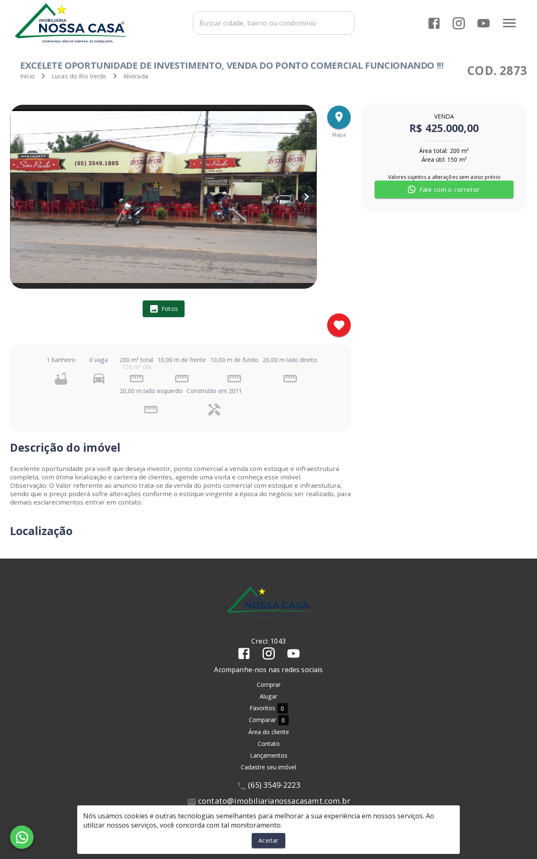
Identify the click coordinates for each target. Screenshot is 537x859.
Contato (269, 744)
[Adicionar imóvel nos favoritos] (339, 325)
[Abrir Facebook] (434, 23)
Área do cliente (268, 732)
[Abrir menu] (509, 23)
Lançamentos (268, 755)
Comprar (269, 684)
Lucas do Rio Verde (79, 76)
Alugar (268, 696)
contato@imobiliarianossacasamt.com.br (274, 801)
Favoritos (267, 708)
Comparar (267, 720)
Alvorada (135, 76)
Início (27, 76)
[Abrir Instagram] (458, 23)
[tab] (164, 308)
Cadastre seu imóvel (268, 767)
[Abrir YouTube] (483, 23)
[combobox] (274, 23)
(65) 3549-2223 (274, 785)
